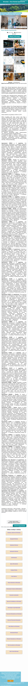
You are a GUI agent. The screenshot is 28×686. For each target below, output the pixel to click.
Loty (3, 14)
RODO (13, 678)
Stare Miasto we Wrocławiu (14, 626)
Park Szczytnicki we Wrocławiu (14, 645)
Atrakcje (17, 14)
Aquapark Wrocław (14, 538)
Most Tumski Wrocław (14, 651)
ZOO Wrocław (14, 557)
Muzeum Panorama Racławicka (14, 620)
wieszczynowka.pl (24, 0)
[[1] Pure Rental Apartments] (14, 22)
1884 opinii (21, 83)
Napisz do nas (18, 683)
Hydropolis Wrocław (14, 551)
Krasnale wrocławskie (14, 595)
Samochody (10, 14)
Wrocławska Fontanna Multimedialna (14, 588)
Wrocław (24, 16)
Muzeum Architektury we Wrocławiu (14, 601)
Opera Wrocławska (14, 563)
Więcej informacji (14, 36)
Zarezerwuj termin (19, 525)
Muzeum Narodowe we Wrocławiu (14, 638)
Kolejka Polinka (14, 570)
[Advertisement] (14, 670)
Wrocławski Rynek (14, 632)
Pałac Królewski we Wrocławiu (14, 582)
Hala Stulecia (14, 576)
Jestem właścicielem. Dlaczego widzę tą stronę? (14, 522)
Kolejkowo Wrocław (14, 545)
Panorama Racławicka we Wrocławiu (14, 613)
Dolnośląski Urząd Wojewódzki (14, 607)
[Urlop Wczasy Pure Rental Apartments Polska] (8, 47)
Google (3, 673)
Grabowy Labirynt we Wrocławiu (14, 532)
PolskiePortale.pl (8, 685)
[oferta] (15, 27)
